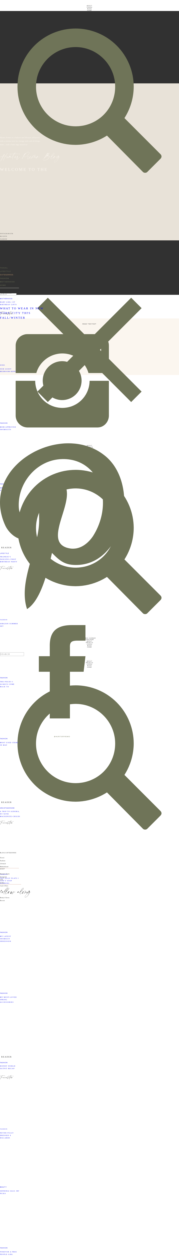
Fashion (4, 738)
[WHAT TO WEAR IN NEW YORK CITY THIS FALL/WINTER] (89, 257)
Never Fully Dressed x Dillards (7, 1135)
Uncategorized (7, 808)
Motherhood (6, 298)
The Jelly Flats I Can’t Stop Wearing (9, 880)
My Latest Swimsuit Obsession (5, 938)
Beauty (3, 1187)
